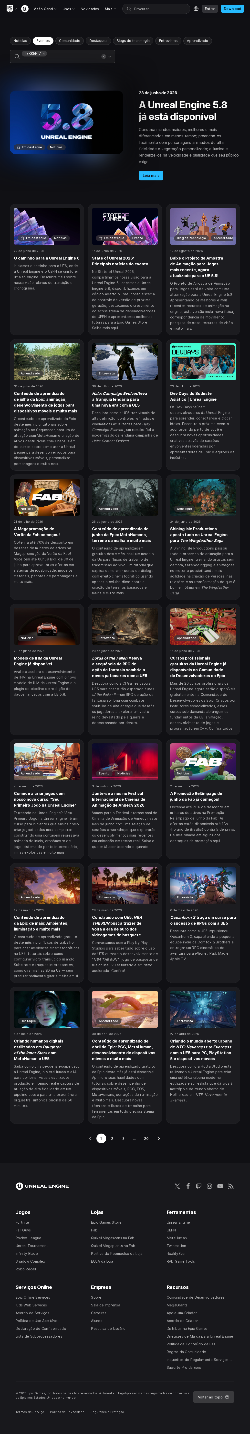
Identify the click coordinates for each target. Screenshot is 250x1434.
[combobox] (60, 59)
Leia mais (151, 175)
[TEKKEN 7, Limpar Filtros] (44, 54)
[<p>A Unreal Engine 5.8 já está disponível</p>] (125, 136)
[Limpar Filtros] (103, 56)
